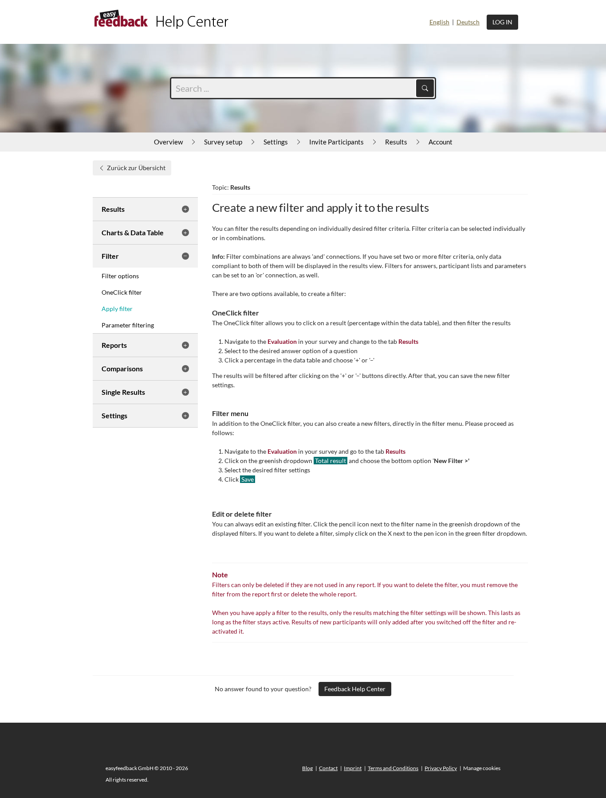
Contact (328, 768)
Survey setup (223, 142)
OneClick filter (122, 292)
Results (396, 142)
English (439, 22)
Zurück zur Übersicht (136, 167)
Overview (168, 142)
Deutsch (468, 22)
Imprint (353, 768)
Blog (307, 768)
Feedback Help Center (355, 689)
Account (441, 142)
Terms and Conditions (393, 768)
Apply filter (117, 308)
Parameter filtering (128, 325)
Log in (502, 22)
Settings (276, 142)
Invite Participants (336, 142)
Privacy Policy (441, 768)
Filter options (120, 276)
